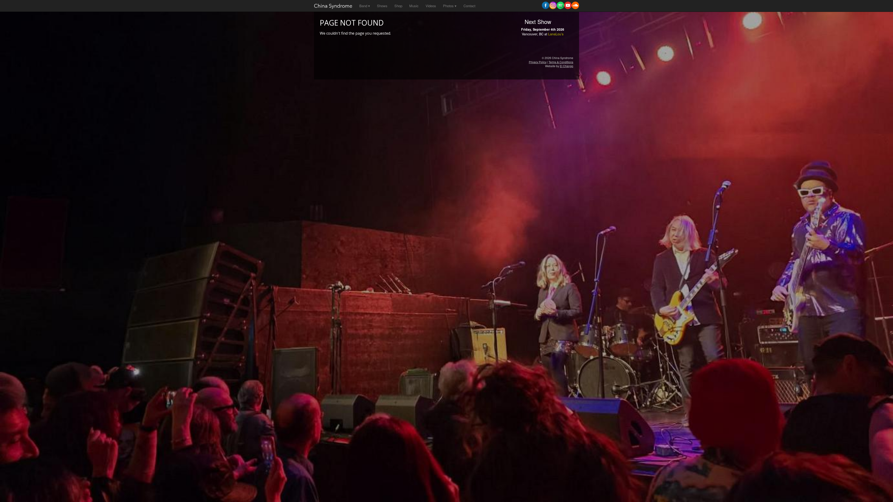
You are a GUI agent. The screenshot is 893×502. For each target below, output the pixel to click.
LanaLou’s (555, 34)
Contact (469, 5)
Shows (382, 5)
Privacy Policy (537, 62)
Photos (448, 5)
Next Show (538, 21)
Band (363, 5)
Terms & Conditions (561, 62)
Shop (398, 5)
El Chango (566, 66)
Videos (431, 5)
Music (414, 5)
